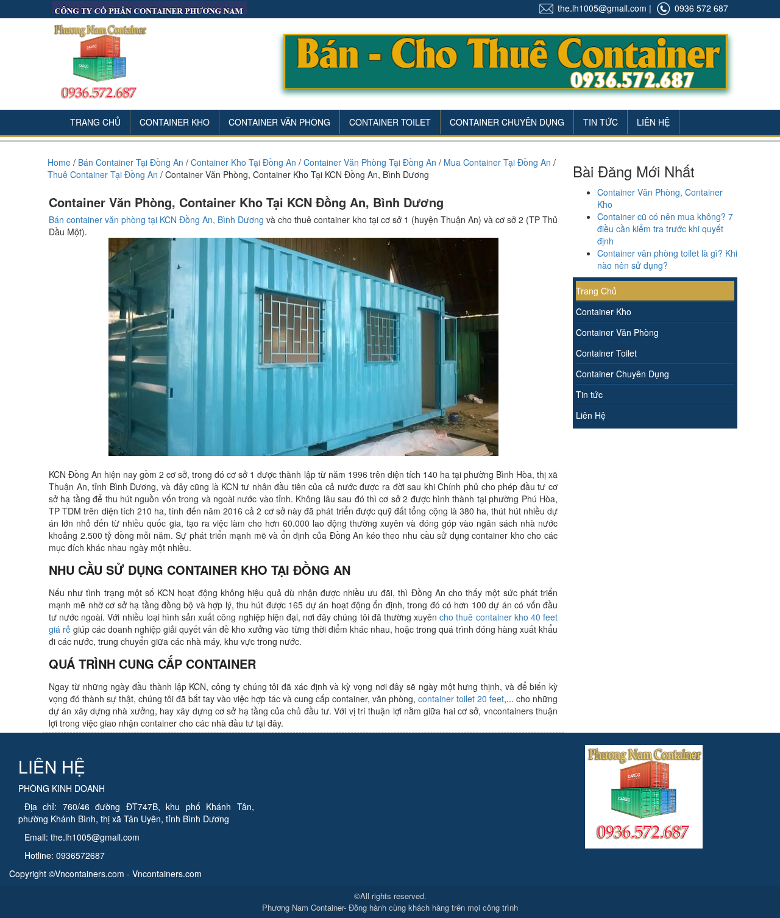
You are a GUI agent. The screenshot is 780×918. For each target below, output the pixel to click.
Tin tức (589, 394)
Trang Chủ (95, 122)
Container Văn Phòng (279, 122)
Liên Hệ (653, 122)
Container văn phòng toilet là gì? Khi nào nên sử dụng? (667, 259)
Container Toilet (390, 122)
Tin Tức (600, 122)
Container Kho (175, 122)
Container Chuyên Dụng (507, 122)
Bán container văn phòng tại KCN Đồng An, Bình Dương (156, 219)
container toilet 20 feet (461, 698)
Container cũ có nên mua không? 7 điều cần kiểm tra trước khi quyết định (665, 228)
